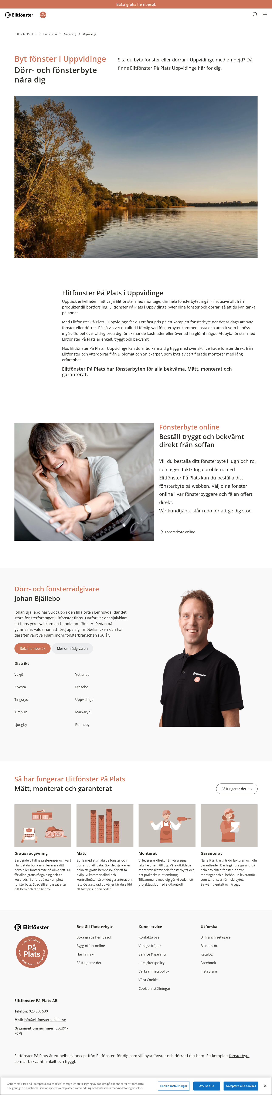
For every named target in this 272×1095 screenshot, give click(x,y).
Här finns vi (50, 34)
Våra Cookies (149, 979)
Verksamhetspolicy (154, 971)
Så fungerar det (234, 788)
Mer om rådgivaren (72, 648)
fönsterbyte (239, 1055)
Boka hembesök (32, 648)
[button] (265, 14)
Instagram (209, 971)
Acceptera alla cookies (241, 1086)
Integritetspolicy (151, 962)
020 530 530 (38, 1011)
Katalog (207, 954)
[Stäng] (265, 1085)
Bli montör (209, 945)
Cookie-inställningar (154, 988)
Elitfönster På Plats (25, 34)
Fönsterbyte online (180, 532)
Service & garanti (152, 954)
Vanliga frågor (150, 945)
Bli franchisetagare (216, 937)
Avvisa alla (206, 1086)
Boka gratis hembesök (136, 4)
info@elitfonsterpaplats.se (45, 1019)
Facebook (208, 962)
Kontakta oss (149, 937)
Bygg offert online (90, 945)
